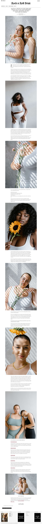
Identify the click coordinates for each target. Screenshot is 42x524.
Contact (27, 514)
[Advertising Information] (37, 517)
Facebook (11, 513)
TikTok (11, 516)
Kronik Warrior (13, 460)
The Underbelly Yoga (14, 441)
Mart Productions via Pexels (22, 14)
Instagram (11, 514)
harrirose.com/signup (21, 500)
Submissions (27, 515)
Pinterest (11, 515)
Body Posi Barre (13, 467)
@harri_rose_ (12, 501)
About (26, 513)
